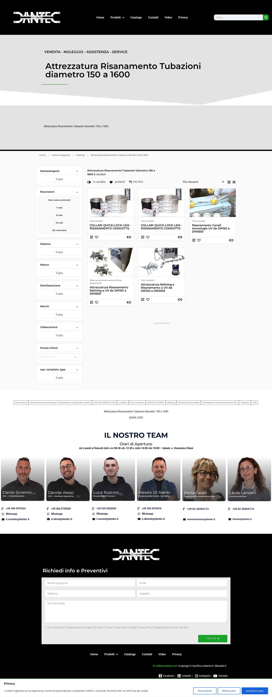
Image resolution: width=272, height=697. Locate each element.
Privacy (183, 17)
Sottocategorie (50, 171)
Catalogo (136, 17)
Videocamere (49, 327)
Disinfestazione (50, 285)
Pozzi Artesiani (137, 402)
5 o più (59, 215)
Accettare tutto (255, 690)
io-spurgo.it (184, 665)
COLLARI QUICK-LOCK (104, 402)
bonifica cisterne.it (203, 665)
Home (100, 17)
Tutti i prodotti (96, 221)
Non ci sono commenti (59, 200)
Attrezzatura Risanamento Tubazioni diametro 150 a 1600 (119, 155)
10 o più (59, 223)
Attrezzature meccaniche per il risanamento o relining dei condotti (60, 402)
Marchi (44, 306)
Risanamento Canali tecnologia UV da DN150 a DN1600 (211, 228)
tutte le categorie (61, 155)
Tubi (254, 402)
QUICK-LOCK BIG (155, 402)
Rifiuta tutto (229, 690)
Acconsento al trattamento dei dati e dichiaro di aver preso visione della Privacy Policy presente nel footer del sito (117, 627)
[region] (136, 688)
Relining (80, 155)
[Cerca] (266, 17)
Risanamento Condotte (188, 402)
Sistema (45, 243)
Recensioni (47, 191)
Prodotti (115, 17)
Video (168, 17)
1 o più (59, 207)
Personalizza (205, 690)
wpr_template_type (53, 369)
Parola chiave (49, 347)
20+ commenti (59, 230)
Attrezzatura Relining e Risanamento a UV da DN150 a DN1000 (157, 288)
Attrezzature (21, 402)
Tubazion (245, 402)
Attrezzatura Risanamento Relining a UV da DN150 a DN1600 (109, 290)
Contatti (153, 17)
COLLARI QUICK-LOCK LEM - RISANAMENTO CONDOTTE (110, 227)
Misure (44, 264)
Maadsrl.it (220, 665)
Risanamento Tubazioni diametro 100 (220, 402)
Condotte (123, 402)
